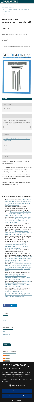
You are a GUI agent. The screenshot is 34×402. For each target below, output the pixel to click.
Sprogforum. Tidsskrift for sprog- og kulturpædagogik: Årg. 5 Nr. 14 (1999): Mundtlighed (18, 220)
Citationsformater (10, 127)
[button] (6, 305)
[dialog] (17, 382)
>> (8, 299)
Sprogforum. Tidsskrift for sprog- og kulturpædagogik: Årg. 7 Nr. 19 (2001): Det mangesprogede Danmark (17, 277)
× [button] (28, 367)
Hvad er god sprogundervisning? (15, 274)
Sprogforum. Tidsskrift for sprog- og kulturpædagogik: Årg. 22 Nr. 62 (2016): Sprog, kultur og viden (18, 213)
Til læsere (5, 332)
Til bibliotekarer (7, 337)
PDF (5, 99)
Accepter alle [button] (17, 391)
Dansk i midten (26, 281)
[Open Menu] (1, 1)
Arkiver (11, 8)
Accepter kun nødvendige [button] (17, 396)
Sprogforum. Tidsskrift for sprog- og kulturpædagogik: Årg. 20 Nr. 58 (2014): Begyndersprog (18, 203)
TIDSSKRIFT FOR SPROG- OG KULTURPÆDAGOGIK (13, 292)
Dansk (4, 318)
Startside (5, 8)
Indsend (6, 344)
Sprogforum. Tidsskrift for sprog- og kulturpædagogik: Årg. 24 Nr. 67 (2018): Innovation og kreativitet (17, 246)
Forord (12, 212)
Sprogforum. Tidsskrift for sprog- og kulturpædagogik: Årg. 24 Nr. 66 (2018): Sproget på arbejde (18, 232)
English (5, 320)
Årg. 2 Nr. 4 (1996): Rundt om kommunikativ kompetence (15, 10)
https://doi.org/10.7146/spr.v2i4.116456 (16, 34)
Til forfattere (6, 334)
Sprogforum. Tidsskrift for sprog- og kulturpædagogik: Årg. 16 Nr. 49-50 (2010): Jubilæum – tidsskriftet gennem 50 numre (18, 268)
